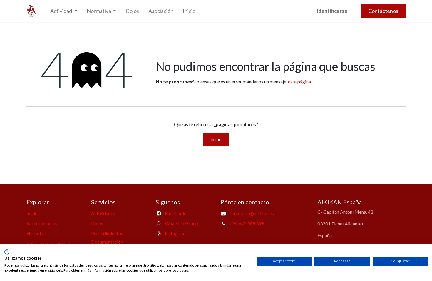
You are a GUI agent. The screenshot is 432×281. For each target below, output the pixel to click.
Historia (34, 233)
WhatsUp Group (181, 223)
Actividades (103, 213)
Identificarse (332, 11)
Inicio (216, 139)
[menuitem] (132, 11)
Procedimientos (107, 233)
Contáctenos (383, 11)
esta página (299, 81)
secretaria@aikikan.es (252, 213)
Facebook (175, 213)
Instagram (175, 233)
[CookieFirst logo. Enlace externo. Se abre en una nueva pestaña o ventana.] (6, 252)
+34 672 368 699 (247, 223)
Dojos (97, 223)
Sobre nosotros (41, 223)
